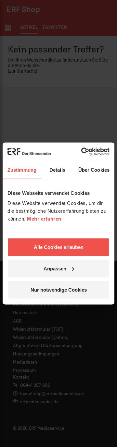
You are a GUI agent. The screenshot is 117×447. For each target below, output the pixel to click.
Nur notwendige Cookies (59, 290)
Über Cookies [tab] (94, 169)
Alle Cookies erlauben (59, 247)
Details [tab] (57, 169)
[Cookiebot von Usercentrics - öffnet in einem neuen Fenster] (83, 152)
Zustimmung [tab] (21, 169)
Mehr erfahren (44, 219)
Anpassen (55, 268)
